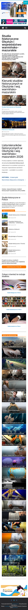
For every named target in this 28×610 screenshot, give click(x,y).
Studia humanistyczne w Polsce (14, 309)
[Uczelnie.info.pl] (3, 28)
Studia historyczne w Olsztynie (11, 107)
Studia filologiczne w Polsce (14, 292)
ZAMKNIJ (25, 2)
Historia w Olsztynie (8, 129)
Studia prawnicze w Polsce (14, 326)
